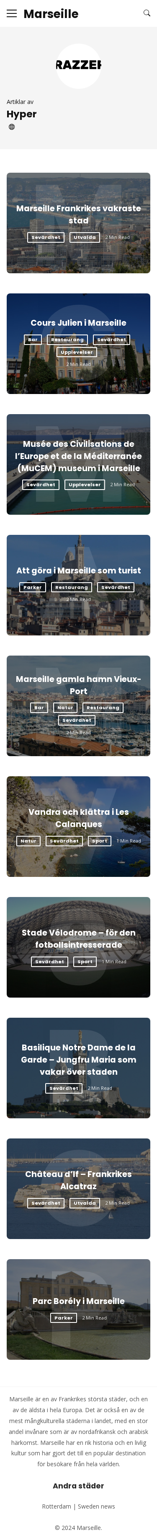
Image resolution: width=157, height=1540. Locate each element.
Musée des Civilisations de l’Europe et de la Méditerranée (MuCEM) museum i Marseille (78, 456)
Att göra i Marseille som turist (78, 570)
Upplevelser (77, 352)
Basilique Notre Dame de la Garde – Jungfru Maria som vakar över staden (78, 1060)
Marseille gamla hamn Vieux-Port (79, 685)
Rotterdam (56, 1506)
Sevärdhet (45, 237)
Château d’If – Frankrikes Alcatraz (78, 1180)
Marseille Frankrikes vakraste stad (78, 214)
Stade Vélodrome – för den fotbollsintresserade (79, 939)
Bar (33, 339)
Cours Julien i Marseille (78, 323)
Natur (65, 707)
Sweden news (96, 1506)
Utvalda (85, 237)
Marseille (51, 14)
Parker (32, 587)
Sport (99, 840)
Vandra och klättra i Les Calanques (78, 818)
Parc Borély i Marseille (79, 1301)
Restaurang (67, 339)
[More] (12, 13)
